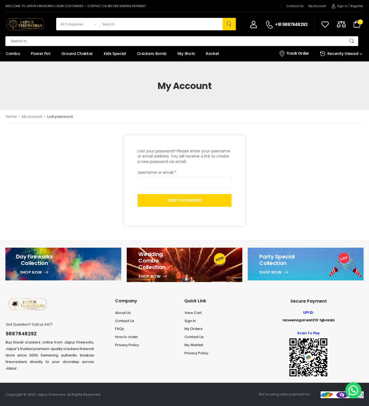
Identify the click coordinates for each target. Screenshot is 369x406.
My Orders (194, 328)
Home (11, 116)
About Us (123, 312)
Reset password (184, 200)
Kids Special (115, 53)
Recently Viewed (342, 53)
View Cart (193, 312)
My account (32, 116)
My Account (317, 6)
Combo (13, 53)
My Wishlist (194, 345)
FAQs (119, 328)
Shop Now (31, 272)
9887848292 (21, 333)
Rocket (212, 53)
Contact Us (295, 6)
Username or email (156, 172)
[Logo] (24, 24)
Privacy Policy (127, 345)
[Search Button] (229, 24)
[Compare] (341, 24)
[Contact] (270, 25)
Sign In (190, 320)
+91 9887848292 (291, 25)
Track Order (297, 53)
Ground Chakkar (77, 53)
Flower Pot (41, 53)
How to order (126, 336)
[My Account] (253, 24)
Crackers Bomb (151, 53)
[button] (353, 390)
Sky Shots (186, 53)
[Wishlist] (325, 24)
